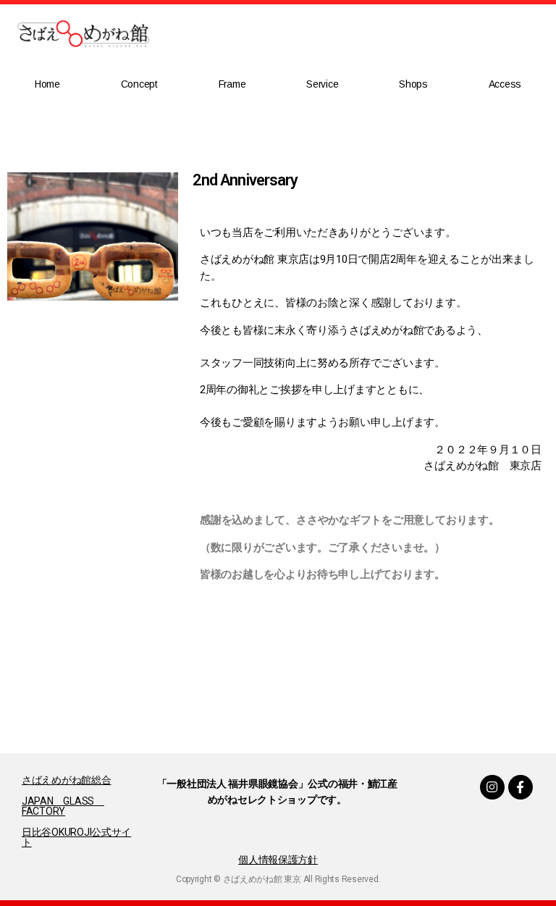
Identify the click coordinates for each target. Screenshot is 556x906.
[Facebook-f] (520, 787)
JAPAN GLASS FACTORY (63, 806)
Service (322, 84)
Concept (139, 84)
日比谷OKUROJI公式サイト (76, 837)
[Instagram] (492, 787)
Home (47, 84)
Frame (232, 84)
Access (505, 84)
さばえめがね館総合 (66, 780)
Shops (413, 84)
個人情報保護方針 (278, 859)
